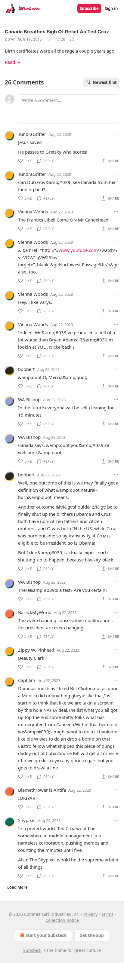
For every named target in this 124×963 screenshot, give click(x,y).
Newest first (105, 82)
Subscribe (89, 8)
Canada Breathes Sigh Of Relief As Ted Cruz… (59, 32)
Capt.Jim (26, 680)
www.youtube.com (78, 250)
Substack (32, 950)
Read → (12, 62)
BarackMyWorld (34, 612)
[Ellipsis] (116, 134)
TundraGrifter (32, 134)
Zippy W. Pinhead (36, 650)
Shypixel (27, 820)
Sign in (111, 8)
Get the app (91, 935)
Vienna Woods (33, 212)
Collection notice (62, 920)
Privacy (90, 914)
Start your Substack (46, 935)
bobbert (26, 369)
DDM (9, 39)
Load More (17, 887)
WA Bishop (29, 399)
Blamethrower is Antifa (42, 790)
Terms (107, 914)
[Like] (48, 39)
